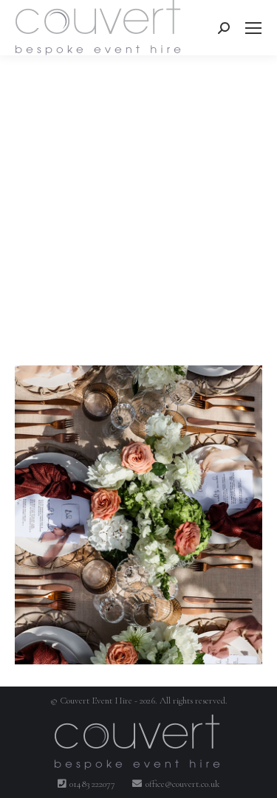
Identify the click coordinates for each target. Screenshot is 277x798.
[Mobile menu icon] (253, 28)
